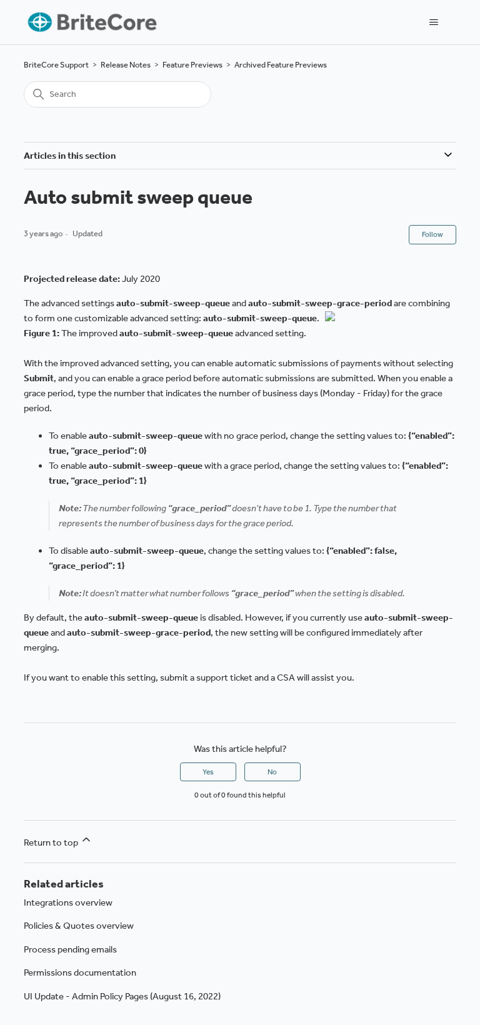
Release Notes (126, 64)
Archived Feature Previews (280, 64)
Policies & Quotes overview (79, 925)
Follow (432, 234)
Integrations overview (68, 902)
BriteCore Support (56, 64)
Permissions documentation (80, 972)
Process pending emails (70, 949)
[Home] (91, 22)
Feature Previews (192, 64)
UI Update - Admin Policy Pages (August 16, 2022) (122, 996)
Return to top (52, 842)
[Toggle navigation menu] (434, 22)
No (272, 772)
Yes (208, 772)
